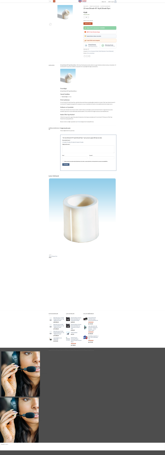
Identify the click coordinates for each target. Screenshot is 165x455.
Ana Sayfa (85, 6)
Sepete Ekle (88, 23)
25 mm (89, 51)
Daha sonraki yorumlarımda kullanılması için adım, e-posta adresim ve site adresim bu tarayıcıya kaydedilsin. (86, 161)
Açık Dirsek (92, 53)
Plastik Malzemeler (105, 6)
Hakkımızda (87, 349)
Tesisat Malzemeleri (94, 6)
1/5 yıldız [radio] (64, 142)
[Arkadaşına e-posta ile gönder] (89, 56)
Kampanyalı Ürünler (94, 51)
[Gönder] (54, 1)
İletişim (92, 349)
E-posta (91, 155)
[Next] (53, 23)
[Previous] (49, 308)
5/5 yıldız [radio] (81, 142)
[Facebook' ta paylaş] (85, 56)
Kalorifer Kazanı (70, 349)
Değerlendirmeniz (66, 144)
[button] (104, 2)
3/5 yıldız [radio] (73, 142)
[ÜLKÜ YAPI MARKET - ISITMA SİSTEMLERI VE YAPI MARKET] (82, 1)
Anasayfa (51, 349)
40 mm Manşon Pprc (53, 256)
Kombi (54, 349)
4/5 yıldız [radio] (77, 142)
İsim (63, 155)
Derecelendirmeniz (66, 140)
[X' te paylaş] (87, 56)
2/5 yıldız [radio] (69, 142)
